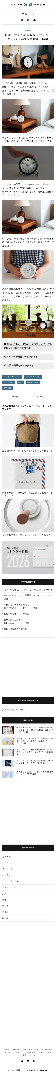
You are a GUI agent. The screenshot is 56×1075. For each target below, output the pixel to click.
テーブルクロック (33, 377)
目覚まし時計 (32, 382)
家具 (4, 893)
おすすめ (6, 856)
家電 (4, 900)
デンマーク (8, 382)
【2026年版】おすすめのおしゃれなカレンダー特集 (28, 589)
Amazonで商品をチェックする (22, 356)
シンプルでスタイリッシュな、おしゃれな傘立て (26, 535)
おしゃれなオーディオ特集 (16, 613)
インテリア (7, 869)
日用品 (28, 30)
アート (5, 862)
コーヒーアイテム (10, 881)
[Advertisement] (28, 665)
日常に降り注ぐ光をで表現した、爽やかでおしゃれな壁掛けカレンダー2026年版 (34, 752)
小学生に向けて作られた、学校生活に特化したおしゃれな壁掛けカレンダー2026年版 (34, 741)
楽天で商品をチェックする (20, 365)
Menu (29, 14)
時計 (20, 382)
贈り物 (5, 918)
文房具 (5, 906)
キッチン (6, 875)
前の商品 (15, 396)
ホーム (7, 1049)
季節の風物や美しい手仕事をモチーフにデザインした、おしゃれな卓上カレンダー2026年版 (34, 730)
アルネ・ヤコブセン (12, 377)
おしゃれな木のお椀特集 (15, 629)
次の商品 (40, 396)
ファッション (8, 887)
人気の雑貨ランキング (12, 709)
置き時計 (7, 388)
